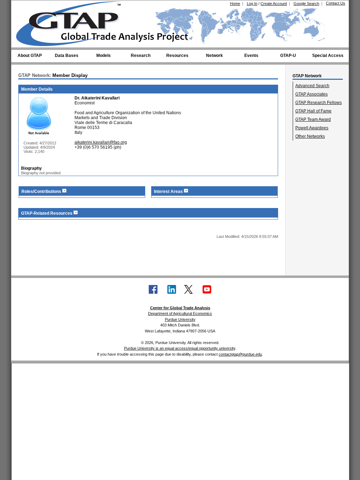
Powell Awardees (311, 127)
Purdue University (180, 319)
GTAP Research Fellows (318, 102)
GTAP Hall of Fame (313, 111)
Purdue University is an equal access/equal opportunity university (179, 348)
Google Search (306, 3)
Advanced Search (312, 85)
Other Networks (310, 136)
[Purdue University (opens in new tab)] (27, 6)
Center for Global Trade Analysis (180, 308)
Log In (252, 3)
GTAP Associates (311, 94)
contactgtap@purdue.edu (240, 354)
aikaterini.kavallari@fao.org (101, 142)
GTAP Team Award (313, 119)
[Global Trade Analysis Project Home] (73, 22)
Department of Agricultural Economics (180, 313)
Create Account (274, 3)
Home (235, 3)
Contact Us (335, 3)
